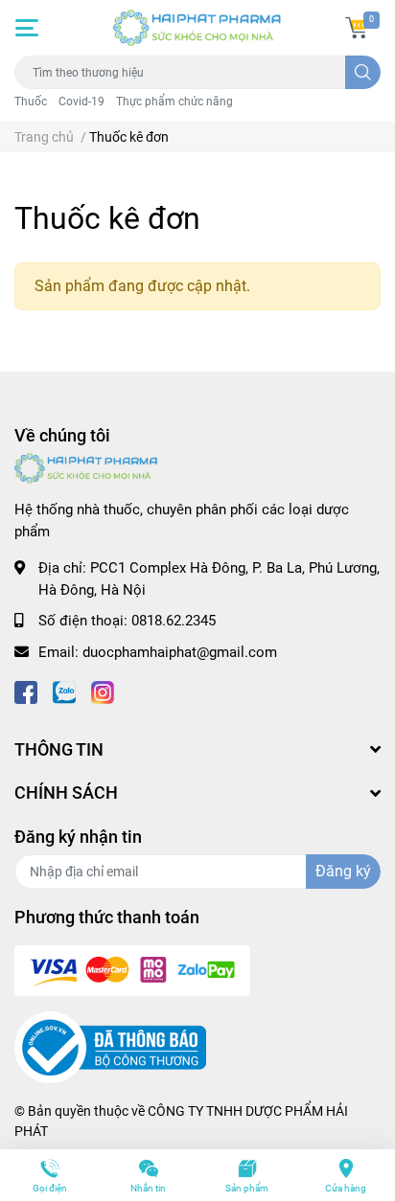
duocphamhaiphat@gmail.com (179, 652)
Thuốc (30, 101)
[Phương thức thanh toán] (132, 970)
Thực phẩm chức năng (174, 101)
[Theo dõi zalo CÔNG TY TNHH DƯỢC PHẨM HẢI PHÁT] (64, 690)
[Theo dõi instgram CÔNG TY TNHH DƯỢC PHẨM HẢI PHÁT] (102, 690)
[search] (363, 72)
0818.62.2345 (173, 620)
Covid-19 (81, 101)
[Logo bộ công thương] (110, 1046)
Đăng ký (343, 871)
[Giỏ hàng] (356, 27)
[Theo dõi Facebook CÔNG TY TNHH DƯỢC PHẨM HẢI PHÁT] (25, 690)
